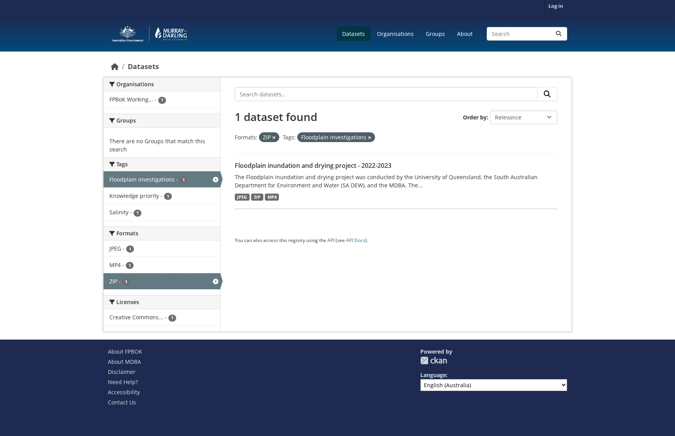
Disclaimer (122, 371)
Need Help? (123, 382)
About (465, 33)
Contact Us (122, 402)
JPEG (242, 197)
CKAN (433, 360)
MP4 (272, 197)
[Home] (115, 66)
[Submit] (558, 34)
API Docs (355, 240)
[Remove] (273, 138)
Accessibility (124, 392)
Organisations (395, 33)
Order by (475, 117)
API (330, 240)
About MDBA (124, 361)
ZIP (257, 197)
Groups (435, 33)
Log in (555, 5)
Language (433, 375)
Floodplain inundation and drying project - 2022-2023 (313, 165)
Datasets (353, 33)
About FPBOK (125, 351)
